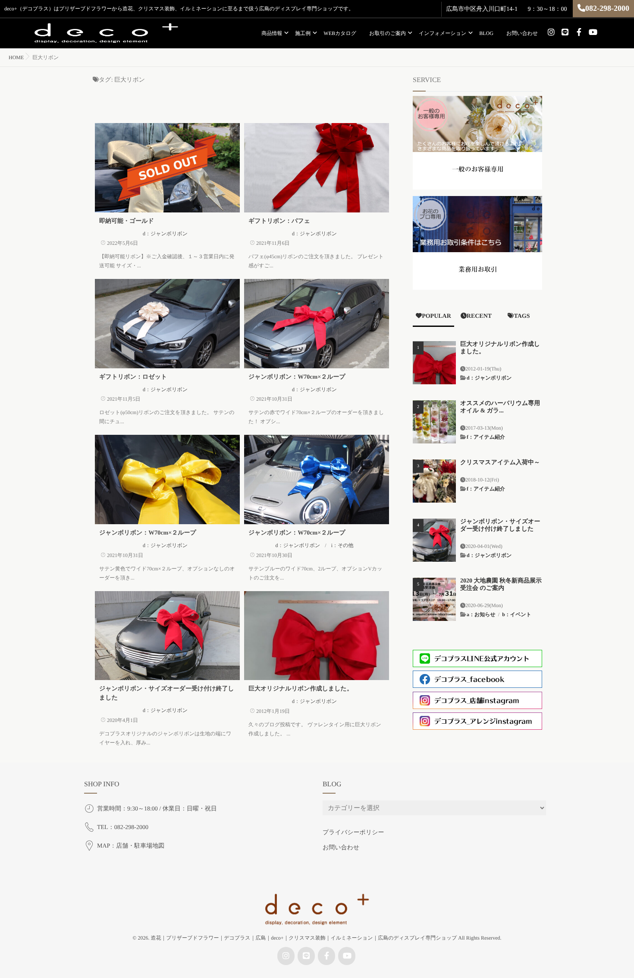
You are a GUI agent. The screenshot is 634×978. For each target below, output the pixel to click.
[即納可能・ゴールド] (167, 167)
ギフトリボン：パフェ (279, 221)
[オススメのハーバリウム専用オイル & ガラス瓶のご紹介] (434, 421)
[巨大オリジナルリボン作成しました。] (316, 635)
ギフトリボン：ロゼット (133, 377)
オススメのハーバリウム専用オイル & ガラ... (500, 407)
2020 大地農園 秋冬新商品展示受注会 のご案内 (501, 585)
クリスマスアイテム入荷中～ (500, 462)
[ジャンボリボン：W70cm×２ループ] (316, 323)
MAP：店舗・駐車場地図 (130, 846)
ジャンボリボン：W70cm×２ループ (296, 377)
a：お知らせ (481, 614)
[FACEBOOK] (579, 32)
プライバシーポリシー (353, 832)
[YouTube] (593, 32)
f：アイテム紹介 (486, 437)
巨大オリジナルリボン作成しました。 (300, 689)
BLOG (486, 33)
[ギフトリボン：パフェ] (316, 167)
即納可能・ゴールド (126, 221)
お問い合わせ (522, 33)
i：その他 (342, 545)
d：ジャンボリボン (165, 234)
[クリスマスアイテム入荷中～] (434, 481)
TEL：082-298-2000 (122, 827)
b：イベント (516, 614)
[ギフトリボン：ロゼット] (167, 323)
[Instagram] (551, 32)
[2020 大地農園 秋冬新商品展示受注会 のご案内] (434, 599)
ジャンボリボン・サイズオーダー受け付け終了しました (500, 525)
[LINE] (565, 32)
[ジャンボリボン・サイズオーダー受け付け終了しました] (167, 635)
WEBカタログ (339, 33)
